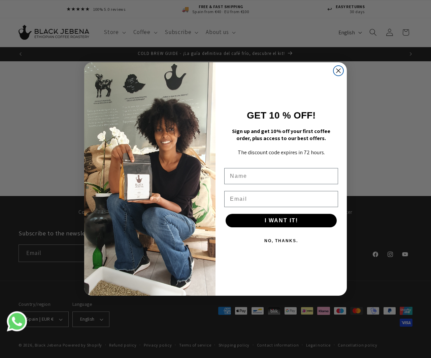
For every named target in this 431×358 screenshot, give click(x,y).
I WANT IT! (281, 220)
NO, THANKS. (281, 240)
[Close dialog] (338, 71)
